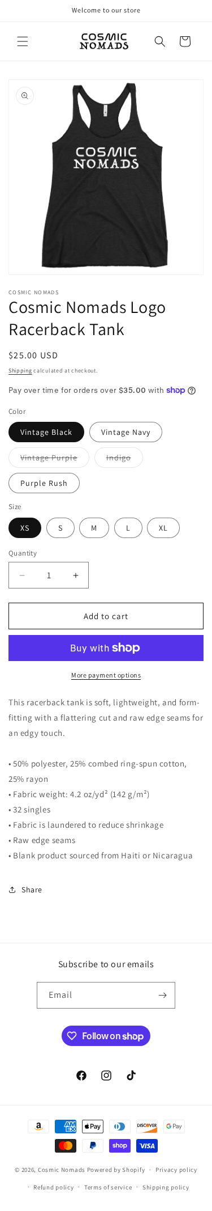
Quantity (22, 553)
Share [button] (31, 889)
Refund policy (53, 1187)
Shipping (20, 370)
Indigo (124, 460)
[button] (22, 41)
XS (24, 528)
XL (163, 528)
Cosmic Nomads (61, 1170)
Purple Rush (44, 483)
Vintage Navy (125, 432)
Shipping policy (165, 1187)
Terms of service (108, 1187)
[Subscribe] (162, 995)
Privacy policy (176, 1170)
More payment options (106, 675)
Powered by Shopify (116, 1170)
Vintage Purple (54, 460)
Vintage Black (46, 432)
